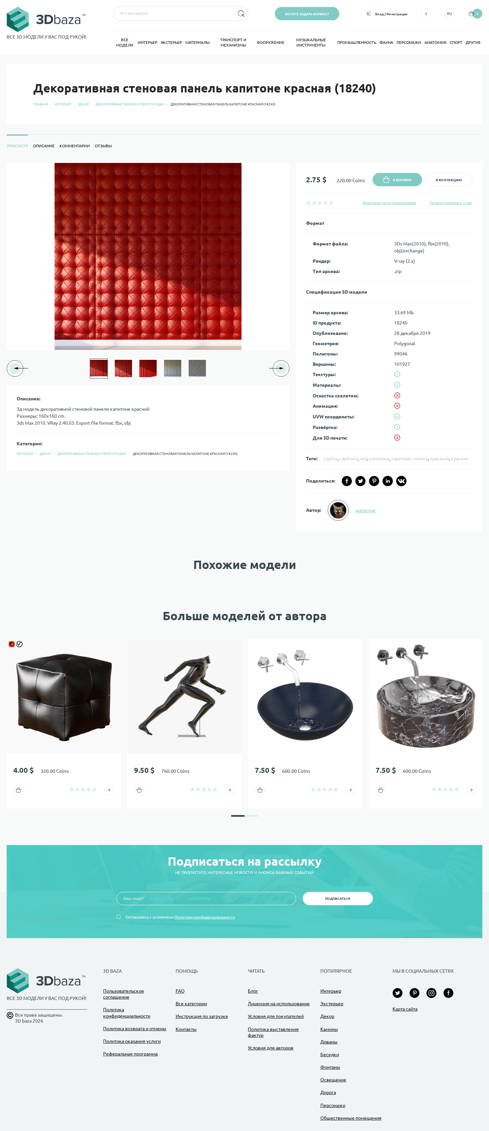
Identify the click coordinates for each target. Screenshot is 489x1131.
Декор (83, 104)
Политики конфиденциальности (205, 917)
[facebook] (347, 481)
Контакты (186, 1029)
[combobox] (173, 13)
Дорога (328, 1092)
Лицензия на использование (389, 203)
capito (330, 458)
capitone (348, 458)
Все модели (124, 42)
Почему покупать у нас (451, 203)
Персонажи (409, 42)
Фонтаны (330, 1067)
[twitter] (360, 481)
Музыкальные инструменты (311, 42)
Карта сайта (405, 1009)
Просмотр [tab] (17, 146)
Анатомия (435, 42)
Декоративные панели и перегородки (129, 104)
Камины (329, 1029)
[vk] (401, 481)
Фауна (386, 42)
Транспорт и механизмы (233, 42)
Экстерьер (171, 42)
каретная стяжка (409, 458)
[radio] (308, 202)
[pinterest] (374, 481)
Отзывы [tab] (103, 146)
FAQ (180, 991)
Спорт (456, 42)
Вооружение (270, 42)
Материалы (197, 42)
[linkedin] (388, 481)
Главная (40, 104)
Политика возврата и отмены (134, 1028)
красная (459, 458)
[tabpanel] (244, 347)
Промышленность (356, 42)
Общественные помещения (351, 1118)
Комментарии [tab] (75, 146)
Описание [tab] (44, 146)
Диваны (329, 1042)
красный (439, 458)
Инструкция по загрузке (202, 1016)
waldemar (365, 510)
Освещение (333, 1079)
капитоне (379, 458)
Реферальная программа (130, 1054)
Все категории (191, 1003)
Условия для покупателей (276, 1016)
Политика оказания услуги (132, 1041)
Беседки (329, 1054)
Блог (253, 991)
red (363, 458)
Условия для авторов (270, 1048)
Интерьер (147, 42)
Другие (473, 42)
